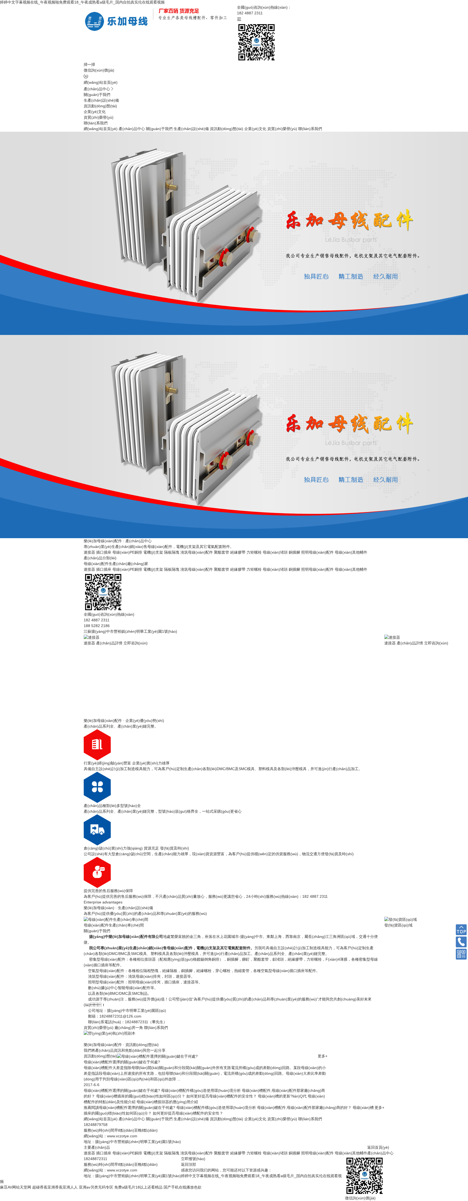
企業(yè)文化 (95, 111)
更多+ (322, 1056)
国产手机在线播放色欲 (183, 1187)
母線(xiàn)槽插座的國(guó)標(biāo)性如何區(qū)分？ (140, 1096)
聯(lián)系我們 (96, 123)
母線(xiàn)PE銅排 (127, 552)
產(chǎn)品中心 (97, 89)
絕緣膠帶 (237, 552)
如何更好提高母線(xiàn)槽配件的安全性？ (221, 1096)
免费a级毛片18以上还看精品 (138, 1187)
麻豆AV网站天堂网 (15, 1187)
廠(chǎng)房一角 (129, 1027)
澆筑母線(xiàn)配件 (196, 552)
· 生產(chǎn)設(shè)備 (118, 908)
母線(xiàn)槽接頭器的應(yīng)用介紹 (167, 1102)
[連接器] (91, 637)
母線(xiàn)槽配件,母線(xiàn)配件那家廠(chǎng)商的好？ (304, 1107)
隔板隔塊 (171, 552)
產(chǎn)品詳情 (109, 643)
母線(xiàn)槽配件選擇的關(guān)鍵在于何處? (122, 1090)
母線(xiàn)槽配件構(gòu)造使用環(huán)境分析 (201, 1090)
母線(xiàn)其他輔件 (351, 552)
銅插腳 (294, 552)
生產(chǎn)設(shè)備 (101, 100)
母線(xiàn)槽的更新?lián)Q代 (282, 1096)
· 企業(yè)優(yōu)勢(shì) (124, 720)
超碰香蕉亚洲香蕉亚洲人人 (55, 1187)
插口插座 (103, 552)
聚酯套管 (221, 552)
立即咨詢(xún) (135, 643)
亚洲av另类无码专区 (96, 1187)
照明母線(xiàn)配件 (317, 552)
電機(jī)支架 (153, 552)
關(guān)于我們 (97, 94)
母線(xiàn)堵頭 (275, 552)
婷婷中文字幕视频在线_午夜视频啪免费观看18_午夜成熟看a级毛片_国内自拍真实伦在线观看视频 (82, 2)
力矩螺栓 (254, 552)
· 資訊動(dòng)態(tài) (121, 1044)
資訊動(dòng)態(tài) (100, 106)
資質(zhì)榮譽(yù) (98, 117)
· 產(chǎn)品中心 (118, 541)
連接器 (89, 552)
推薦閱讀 (91, 1107)
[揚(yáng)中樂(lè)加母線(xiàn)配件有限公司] (118, 21)
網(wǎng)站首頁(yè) (101, 82)
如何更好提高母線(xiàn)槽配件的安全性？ (188, 1113)
